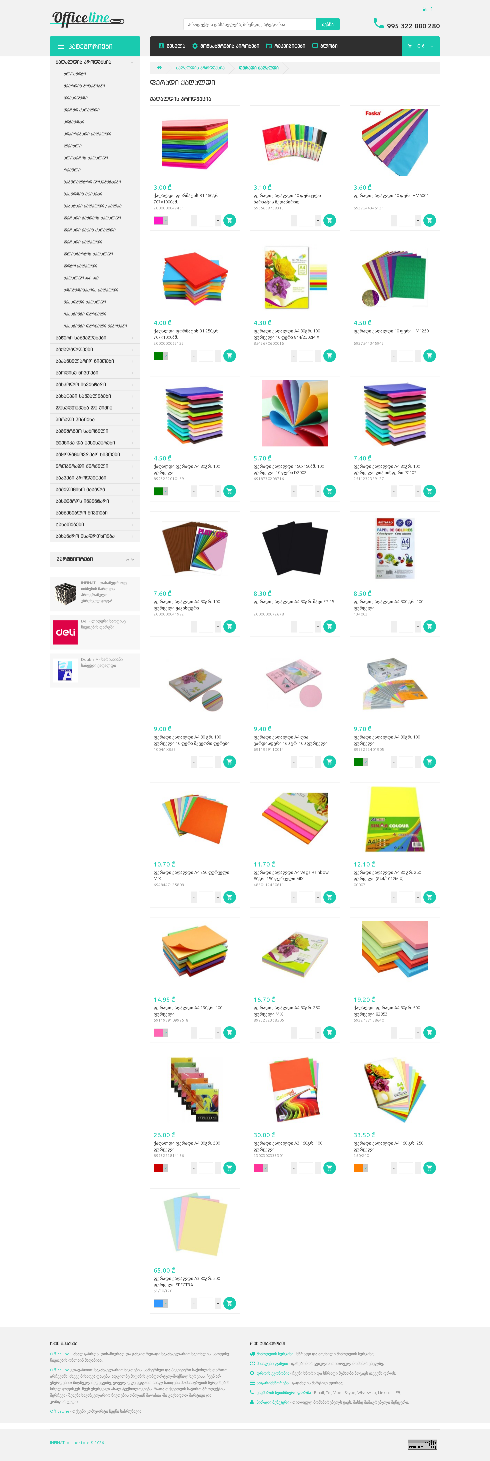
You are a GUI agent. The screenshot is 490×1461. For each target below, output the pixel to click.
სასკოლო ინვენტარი (81, 384)
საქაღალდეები (74, 349)
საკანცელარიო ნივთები (85, 361)
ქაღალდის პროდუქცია (83, 62)
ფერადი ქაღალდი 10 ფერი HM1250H (393, 330)
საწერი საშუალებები (81, 337)
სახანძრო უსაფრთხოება (85, 536)
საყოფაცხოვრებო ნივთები (88, 454)
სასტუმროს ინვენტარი (82, 501)
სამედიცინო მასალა (80, 489)
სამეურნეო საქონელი (82, 431)
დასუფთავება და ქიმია (84, 407)
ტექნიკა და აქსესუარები (85, 442)
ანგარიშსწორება (273, 1383)
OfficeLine (59, 1354)
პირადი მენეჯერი (273, 1402)
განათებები (70, 524)
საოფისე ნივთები (77, 372)
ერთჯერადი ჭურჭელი (82, 466)
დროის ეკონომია (273, 1373)
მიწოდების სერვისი (275, 1354)
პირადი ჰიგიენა (75, 419)
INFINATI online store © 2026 (77, 1442)
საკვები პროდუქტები (81, 477)
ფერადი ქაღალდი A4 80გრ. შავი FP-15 (294, 601)
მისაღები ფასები (272, 1363)
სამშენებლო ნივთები (82, 512)
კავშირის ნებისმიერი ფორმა (284, 1392)
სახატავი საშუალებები (83, 396)
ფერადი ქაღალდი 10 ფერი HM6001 (391, 195)
